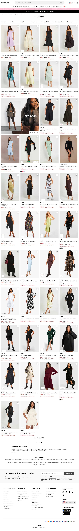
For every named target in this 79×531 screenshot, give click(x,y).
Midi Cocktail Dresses (38, 462)
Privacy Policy (35, 491)
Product (34, 499)
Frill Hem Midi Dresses (66, 462)
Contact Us (20, 500)
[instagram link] (63, 492)
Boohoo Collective (8, 503)
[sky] (24, 171)
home (2, 14)
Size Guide (6, 491)
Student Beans (7, 501)
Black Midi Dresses (28, 459)
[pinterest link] (66, 492)
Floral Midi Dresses (38, 459)
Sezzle (5, 497)
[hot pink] (23, 171)
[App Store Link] (67, 512)
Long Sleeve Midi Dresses (67, 459)
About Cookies (35, 495)
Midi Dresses (23, 14)
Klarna (5, 495)
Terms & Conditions (37, 493)
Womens (6, 14)
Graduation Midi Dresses (25, 462)
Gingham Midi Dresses (39, 464)
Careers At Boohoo (51, 491)
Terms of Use (35, 497)
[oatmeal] (62, 399)
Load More (39, 442)
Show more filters (59, 21)
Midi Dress (8, 459)
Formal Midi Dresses (12, 462)
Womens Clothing (12, 14)
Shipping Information (23, 496)
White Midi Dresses (17, 459)
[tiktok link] (63, 495)
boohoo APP (6, 508)
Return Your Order (22, 491)
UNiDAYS (5, 499)
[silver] (62, 248)
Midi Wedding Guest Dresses (52, 459)
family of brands (52, 478)
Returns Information (23, 498)
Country (65, 499)
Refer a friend (49, 496)
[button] (70, 3)
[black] (21, 171)
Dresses (18, 14)
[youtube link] (72, 492)
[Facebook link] (69, 492)
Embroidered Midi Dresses (52, 462)
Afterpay (5, 493)
